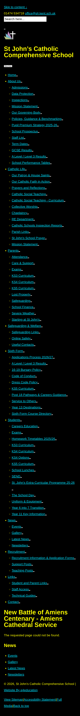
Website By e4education (21, 690)
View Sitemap (13, 699)
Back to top (21, 706)
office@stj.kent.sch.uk (40, 13)
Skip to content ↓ (15, 7)
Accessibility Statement (40, 699)
